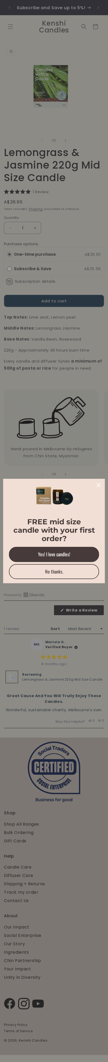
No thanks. (54, 571)
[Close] (98, 485)
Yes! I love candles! (54, 554)
